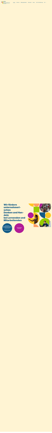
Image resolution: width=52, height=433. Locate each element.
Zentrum (17, 2)
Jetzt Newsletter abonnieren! (19, 228)
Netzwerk (29, 2)
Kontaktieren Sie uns (7, 230)
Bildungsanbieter (24, 2)
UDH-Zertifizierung (39, 2)
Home (14, 2)
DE (44, 2)
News (34, 2)
